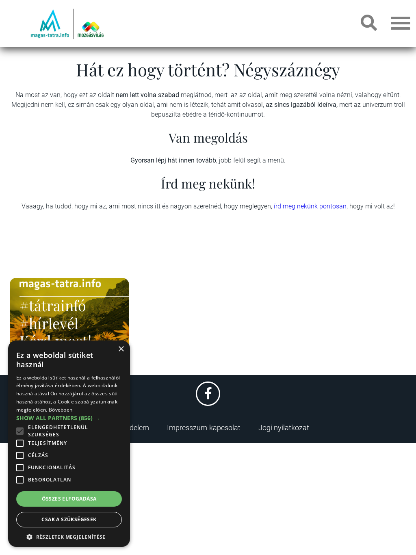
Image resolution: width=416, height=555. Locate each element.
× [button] (121, 349)
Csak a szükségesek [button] (68, 519)
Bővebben (60, 409)
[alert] (69, 443)
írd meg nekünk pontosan (310, 206)
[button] (69, 536)
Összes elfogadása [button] (69, 498)
